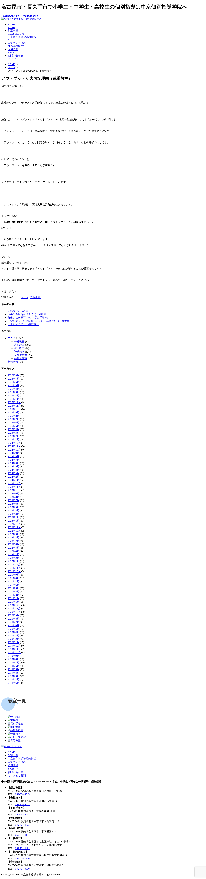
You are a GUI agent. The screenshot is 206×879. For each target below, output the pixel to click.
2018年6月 (13, 683)
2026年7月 (13, 378)
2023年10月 (14, 490)
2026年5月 (13, 385)
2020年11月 (14, 608)
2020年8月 (13, 618)
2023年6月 (13, 503)
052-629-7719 (22, 858)
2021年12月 (14, 564)
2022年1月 (13, 561)
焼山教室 (19, 348)
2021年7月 (13, 581)
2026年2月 (13, 395)
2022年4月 (13, 551)
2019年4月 (13, 672)
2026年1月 (13, 399)
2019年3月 (13, 676)
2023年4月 (13, 510)
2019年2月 (13, 679)
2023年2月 (13, 517)
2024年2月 (13, 476)
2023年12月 (14, 483)
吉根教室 (35, 297)
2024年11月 (14, 446)
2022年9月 (13, 534)
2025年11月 (14, 405)
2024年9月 (13, 453)
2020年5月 (13, 628)
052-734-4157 (22, 834)
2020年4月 (13, 632)
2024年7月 (13, 459)
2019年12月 (14, 645)
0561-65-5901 (22, 814)
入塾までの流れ (17, 762)
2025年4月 (13, 429)
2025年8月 (13, 415)
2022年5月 (13, 547)
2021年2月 (13, 598)
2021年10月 (14, 571)
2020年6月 (13, 625)
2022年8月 (13, 537)
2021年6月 (13, 584)
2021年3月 (13, 595)
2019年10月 (14, 652)
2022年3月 (13, 554)
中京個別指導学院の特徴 (22, 758)
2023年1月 (13, 520)
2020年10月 (14, 612)
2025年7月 (13, 419)
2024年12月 (14, 443)
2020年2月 (13, 639)
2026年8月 (13, 375)
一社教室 (19, 341)
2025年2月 (13, 436)
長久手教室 (20, 355)
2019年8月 (13, 659)
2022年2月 (13, 557)
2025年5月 (13, 426)
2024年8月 (13, 456)
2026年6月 (13, 382)
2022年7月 (13, 541)
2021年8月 (13, 578)
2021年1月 (13, 601)
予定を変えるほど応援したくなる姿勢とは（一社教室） (40, 321)
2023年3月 (13, 513)
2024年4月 (13, 470)
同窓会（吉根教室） (19, 311)
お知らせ (13, 768)
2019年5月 (13, 669)
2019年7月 (13, 662)
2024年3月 (13, 473)
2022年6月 (13, 544)
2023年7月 (13, 500)
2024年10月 (14, 449)
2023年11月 (14, 486)
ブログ (11, 67)
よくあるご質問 (17, 775)
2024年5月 (13, 466)
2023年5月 (13, 507)
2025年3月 (13, 432)
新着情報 (13, 361)
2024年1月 (13, 480)
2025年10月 (14, 409)
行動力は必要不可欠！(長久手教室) (28, 317)
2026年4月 (13, 388)
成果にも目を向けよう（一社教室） (28, 314)
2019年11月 (14, 649)
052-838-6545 (22, 794)
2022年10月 (14, 530)
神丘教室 (19, 351)
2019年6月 (13, 666)
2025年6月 (13, 422)
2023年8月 (13, 497)
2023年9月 (13, 493)
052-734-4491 (22, 824)
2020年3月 (13, 635)
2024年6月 (13, 463)
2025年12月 (14, 402)
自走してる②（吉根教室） (23, 324)
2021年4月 (13, 591)
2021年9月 (13, 574)
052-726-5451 (22, 804)
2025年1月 (13, 439)
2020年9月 (13, 615)
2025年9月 (13, 412)
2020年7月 (13, 622)
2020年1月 (13, 642)
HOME (11, 26)
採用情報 (13, 765)
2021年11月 (14, 568)
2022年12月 (14, 524)
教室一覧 (13, 755)
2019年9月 (13, 655)
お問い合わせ (15, 772)
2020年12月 (14, 605)
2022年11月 (14, 527)
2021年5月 (13, 588)
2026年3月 (13, 392)
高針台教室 (20, 358)
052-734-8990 (22, 868)
